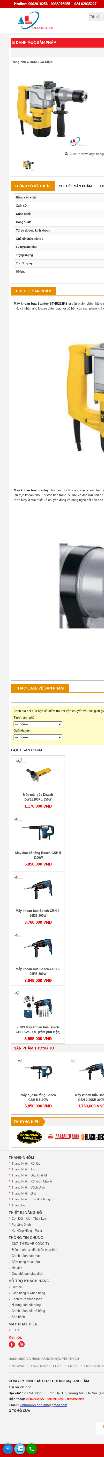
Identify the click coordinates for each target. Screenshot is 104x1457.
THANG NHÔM (21, 1158)
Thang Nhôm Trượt (25, 1169)
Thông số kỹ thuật (33, 186)
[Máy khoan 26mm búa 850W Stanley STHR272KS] (28, 165)
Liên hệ (17, 1287)
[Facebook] (13, 1346)
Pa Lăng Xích (21, 1224)
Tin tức (72, 1366)
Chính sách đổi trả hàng (28, 1311)
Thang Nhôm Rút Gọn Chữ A (32, 1181)
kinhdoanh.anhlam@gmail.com (43, 1405)
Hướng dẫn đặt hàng (26, 1305)
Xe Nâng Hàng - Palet (27, 1230)
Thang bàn (19, 1205)
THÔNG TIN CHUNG (26, 1238)
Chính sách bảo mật (26, 1256)
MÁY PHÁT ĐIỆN (23, 1324)
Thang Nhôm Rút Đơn (27, 1163)
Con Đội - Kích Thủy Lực (29, 1218)
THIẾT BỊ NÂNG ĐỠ (25, 1213)
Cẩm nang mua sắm (26, 1262)
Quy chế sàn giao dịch (27, 1273)
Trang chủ (18, 62)
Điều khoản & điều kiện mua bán (34, 1250)
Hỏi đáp (17, 1268)
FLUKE (17, 1330)
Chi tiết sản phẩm (75, 186)
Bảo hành (18, 1317)
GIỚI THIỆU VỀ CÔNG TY (31, 1244)
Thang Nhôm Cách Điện (28, 1187)
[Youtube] (22, 1346)
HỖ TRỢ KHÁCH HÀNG (29, 1281)
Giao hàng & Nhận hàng (28, 1293)
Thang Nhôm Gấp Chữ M (29, 1175)
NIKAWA (18, 1366)
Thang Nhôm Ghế (24, 1193)
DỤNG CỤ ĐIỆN (41, 62)
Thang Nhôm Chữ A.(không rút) (33, 1199)
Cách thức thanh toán (27, 1299)
